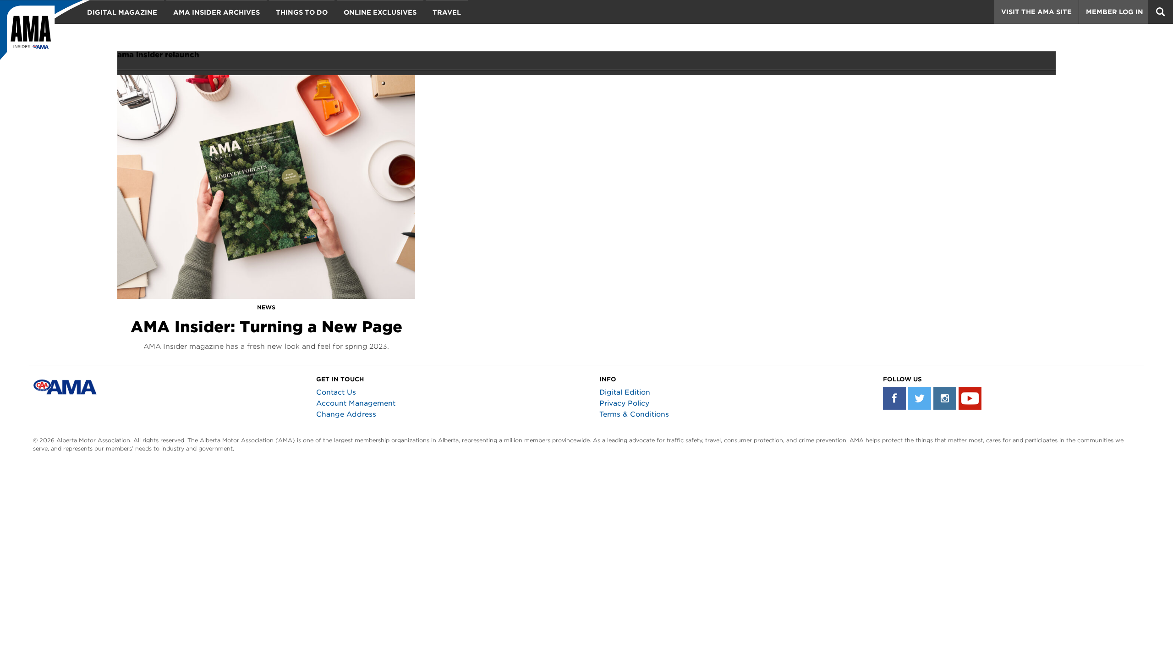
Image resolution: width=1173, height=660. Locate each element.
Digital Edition (624, 392)
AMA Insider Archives (216, 12)
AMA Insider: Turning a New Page (266, 327)
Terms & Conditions (634, 414)
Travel (447, 12)
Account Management (355, 403)
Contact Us (336, 392)
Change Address (346, 414)
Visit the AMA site (1036, 12)
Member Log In (1114, 12)
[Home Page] (45, 34)
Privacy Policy (624, 403)
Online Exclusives (380, 12)
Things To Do (302, 12)
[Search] (1160, 12)
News (266, 307)
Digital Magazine (122, 12)
